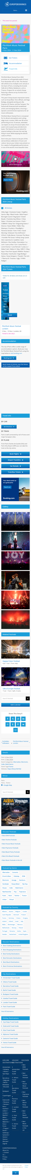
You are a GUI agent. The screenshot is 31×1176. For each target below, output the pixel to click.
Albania (4, 911)
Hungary (25, 918)
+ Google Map (7, 785)
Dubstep (16, 876)
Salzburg (5, 1133)
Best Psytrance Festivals (10, 848)
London (5, 1113)
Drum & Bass (6, 876)
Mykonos (5, 1122)
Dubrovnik (6, 1100)
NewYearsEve (6, 892)
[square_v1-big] (15, 478)
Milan (4, 1117)
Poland (21, 928)
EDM (23, 876)
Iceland (4, 921)
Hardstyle (5, 884)
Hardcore (22, 880)
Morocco (20, 924)
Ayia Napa (6, 1074)
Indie (3, 764)
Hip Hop (25, 884)
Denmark (16, 915)
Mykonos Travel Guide (10, 1034)
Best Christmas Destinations (12, 966)
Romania (12, 931)
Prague (5, 1128)
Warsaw (5, 1141)
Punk (4, 896)
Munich (5, 1119)
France (11, 767)
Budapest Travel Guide (10, 994)
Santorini (6, 1135)
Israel (16, 921)
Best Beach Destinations (11, 962)
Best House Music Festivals (11, 844)
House (4, 888)
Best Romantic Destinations (12, 958)
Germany (11, 918)
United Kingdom (23, 934)
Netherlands (5, 928)
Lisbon (5, 1111)
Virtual (11, 899)
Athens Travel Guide (10, 982)
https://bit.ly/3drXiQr (14, 769)
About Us (6, 1150)
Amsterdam (6, 1067)
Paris (4, 1124)
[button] (15, 208)
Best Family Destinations (11, 954)
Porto (4, 1126)
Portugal (4, 931)
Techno (16, 896)
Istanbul (5, 1109)
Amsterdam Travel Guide (11, 978)
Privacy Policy (26, 1166)
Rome (4, 1130)
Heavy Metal (15, 884)
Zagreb (5, 1144)
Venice (5, 1137)
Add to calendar (15, 705)
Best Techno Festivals (9, 840)
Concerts (15, 872)
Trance (24, 896)
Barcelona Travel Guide (11, 986)
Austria (11, 911)
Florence (6, 1102)
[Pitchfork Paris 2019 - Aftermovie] (15, 159)
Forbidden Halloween (5, 742)
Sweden (4, 934)
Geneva (5, 1104)
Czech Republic (6, 915)
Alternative (17, 762)
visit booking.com (16, 353)
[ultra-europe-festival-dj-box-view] (15, 668)
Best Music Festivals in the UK (12, 860)
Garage (14, 880)
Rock (10, 896)
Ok (15, 1173)
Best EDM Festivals (8, 836)
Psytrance (22, 892)
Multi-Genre (9, 764)
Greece (18, 918)
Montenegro (11, 924)
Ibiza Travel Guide (9, 1030)
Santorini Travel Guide (10, 1038)
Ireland (11, 921)
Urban (4, 899)
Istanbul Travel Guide (10, 998)
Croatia (25, 911)
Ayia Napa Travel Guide (11, 1022)
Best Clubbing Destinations (12, 946)
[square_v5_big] (15, 171)
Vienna (5, 1139)
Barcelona (6, 1078)
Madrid (5, 1115)
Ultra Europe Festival (11, 688)
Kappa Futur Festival (11, 661)
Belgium (17, 911)
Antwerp (6, 1069)
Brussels (6, 1087)
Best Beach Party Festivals (11, 852)
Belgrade (6, 1080)
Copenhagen (7, 1095)
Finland (23, 915)
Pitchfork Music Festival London (20, 742)
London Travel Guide (10, 1002)
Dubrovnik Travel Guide (11, 1026)
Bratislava (6, 1085)
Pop (15, 892)
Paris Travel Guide (9, 1007)
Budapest (6, 1091)
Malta (4, 924)
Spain (24, 931)
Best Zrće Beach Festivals (10, 856)
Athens (5, 1071)
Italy (22, 921)
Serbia (19, 931)
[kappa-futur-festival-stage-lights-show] (15, 640)
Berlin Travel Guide (9, 990)
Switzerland (12, 934)
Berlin (5, 1082)
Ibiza (4, 1106)
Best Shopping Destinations (12, 950)
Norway (14, 928)
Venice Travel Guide (9, 1043)
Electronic (24, 762)
